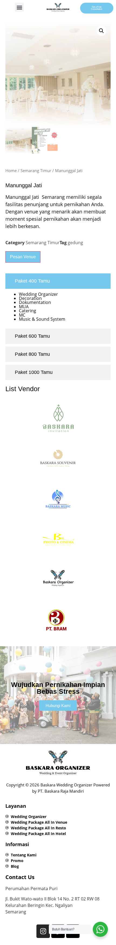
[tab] (58, 281)
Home (11, 170)
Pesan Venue (23, 256)
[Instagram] (43, 931)
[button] (19, 7)
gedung (75, 243)
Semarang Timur (36, 170)
